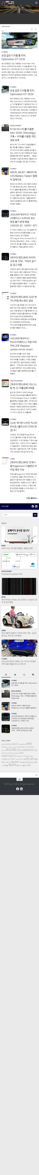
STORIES (5, 52)
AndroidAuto (22, 744)
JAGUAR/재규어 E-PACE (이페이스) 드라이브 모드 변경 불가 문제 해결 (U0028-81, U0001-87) (24, 718)
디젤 (24, 759)
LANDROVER (27, 750)
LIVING (12, 459)
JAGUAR (10, 750)
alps (3, 744)
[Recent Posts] (6, 675)
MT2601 (4, 753)
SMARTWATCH (9, 756)
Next (35, 29)
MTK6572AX (10, 753)
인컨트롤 (5, 765)
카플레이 (24, 765)
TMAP (31, 756)
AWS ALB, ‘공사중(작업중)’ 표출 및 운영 (17, 548)
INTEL (3, 750)
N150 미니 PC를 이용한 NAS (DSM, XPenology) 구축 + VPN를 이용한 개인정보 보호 (23, 696)
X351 (12, 759)
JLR (18, 750)
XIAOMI (17, 759)
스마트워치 (14, 762)
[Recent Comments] (24, 675)
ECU (22, 747)
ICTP (26, 747)
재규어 (12, 765)
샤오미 (7, 762)
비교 (3, 762)
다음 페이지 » (32, 498)
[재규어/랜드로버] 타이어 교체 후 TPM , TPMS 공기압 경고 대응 (23, 261)
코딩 (29, 765)
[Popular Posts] (15, 675)
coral (13, 747)
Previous (32, 29)
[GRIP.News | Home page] (9, 2)
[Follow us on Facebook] (33, 506)
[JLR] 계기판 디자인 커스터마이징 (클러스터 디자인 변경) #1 (23, 427)
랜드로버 (30, 759)
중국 (17, 765)
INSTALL (31, 747)
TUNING (4, 759)
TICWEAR (26, 756)
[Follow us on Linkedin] (36, 506)
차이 (20, 765)
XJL (21, 759)
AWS (29, 744)
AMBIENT (14, 744)
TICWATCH (19, 756)
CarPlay (4, 747)
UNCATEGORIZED (16, 381)
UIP (9, 759)
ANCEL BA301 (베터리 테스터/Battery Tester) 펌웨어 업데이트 (23, 176)
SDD (21, 753)
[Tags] (32, 675)
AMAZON (8, 744)
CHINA (10, 747)
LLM (35, 750)
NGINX (17, 753)
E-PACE (18, 747)
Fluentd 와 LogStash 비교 (12, 574)
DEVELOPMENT (15, 126)
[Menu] (36, 2)
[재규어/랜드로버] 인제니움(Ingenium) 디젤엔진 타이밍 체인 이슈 (23, 466)
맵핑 (36, 759)
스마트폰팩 (22, 762)
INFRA (4, 546)
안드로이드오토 (29, 762)
